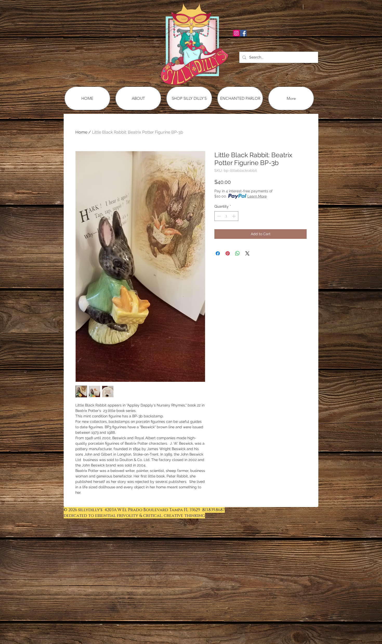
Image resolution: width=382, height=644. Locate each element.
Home (81, 132)
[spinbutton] (226, 216)
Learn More (257, 196)
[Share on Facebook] (218, 253)
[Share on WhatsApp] (237, 253)
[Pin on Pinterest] (228, 253)
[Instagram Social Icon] (236, 33)
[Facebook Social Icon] (243, 33)
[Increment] (234, 216)
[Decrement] (218, 216)
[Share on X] (247, 253)
